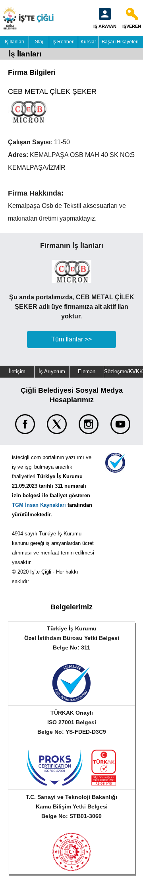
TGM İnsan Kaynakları (39, 505)
